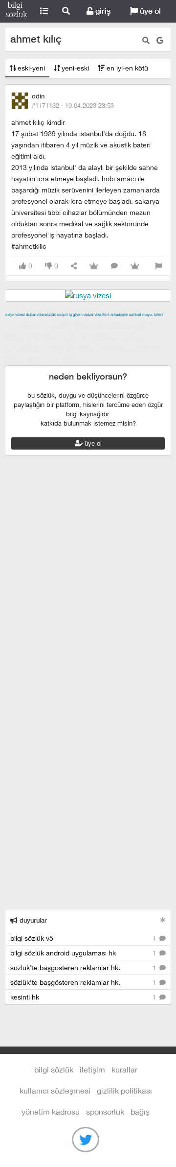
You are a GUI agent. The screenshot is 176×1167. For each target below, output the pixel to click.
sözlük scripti (56, 314)
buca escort (115, 325)
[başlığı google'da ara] (160, 40)
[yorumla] (114, 266)
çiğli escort (46, 337)
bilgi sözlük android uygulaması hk (84, 953)
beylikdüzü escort (57, 359)
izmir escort (24, 325)
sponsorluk (105, 1111)
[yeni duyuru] (163, 920)
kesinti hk (84, 997)
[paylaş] (74, 266)
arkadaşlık (119, 314)
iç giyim (76, 314)
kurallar (124, 1069)
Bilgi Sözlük (16, 11)
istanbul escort (75, 348)
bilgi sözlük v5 (84, 938)
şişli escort (118, 348)
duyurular (32, 920)
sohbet (135, 314)
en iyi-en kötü (126, 68)
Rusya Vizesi (15, 314)
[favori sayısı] (94, 266)
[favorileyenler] (135, 266)
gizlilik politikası (124, 1090)
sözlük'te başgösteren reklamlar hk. (84, 967)
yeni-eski (74, 68)
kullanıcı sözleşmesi (55, 1090)
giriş (101, 11)
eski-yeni (30, 68)
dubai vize (35, 314)
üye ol (149, 11)
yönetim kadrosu (51, 1111)
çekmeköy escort (94, 337)
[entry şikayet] (158, 266)
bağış (140, 1111)
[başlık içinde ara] (146, 40)
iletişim (92, 1069)
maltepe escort (69, 325)
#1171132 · (73, 105)
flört (106, 314)
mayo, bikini (152, 314)
